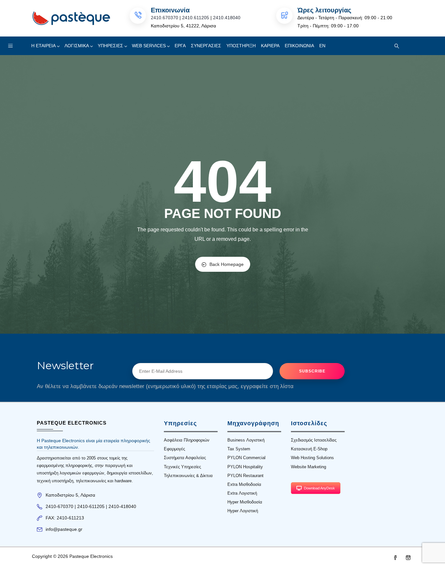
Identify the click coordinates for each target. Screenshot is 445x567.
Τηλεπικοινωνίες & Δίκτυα (188, 475)
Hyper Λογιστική (242, 510)
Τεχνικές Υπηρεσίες (182, 466)
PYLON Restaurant (245, 475)
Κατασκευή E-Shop (309, 448)
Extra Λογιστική (242, 493)
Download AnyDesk (319, 488)
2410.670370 (164, 17)
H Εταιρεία (43, 45)
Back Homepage (226, 264)
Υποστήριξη (241, 45)
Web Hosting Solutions (312, 457)
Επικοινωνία (299, 45)
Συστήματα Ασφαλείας (185, 457)
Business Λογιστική (246, 440)
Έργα (180, 45)
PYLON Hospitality (245, 466)
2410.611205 (195, 17)
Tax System (238, 448)
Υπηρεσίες (110, 45)
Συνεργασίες (206, 45)
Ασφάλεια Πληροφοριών (186, 440)
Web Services (149, 45)
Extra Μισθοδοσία (244, 484)
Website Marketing (308, 466)
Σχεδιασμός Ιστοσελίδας (314, 440)
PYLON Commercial (246, 457)
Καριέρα (270, 45)
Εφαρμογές (174, 448)
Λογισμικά (77, 45)
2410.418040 (226, 17)
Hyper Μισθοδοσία (244, 502)
